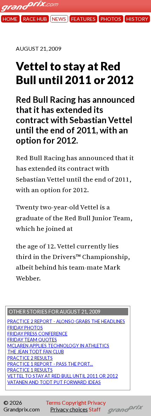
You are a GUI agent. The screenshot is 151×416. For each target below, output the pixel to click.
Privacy (96, 402)
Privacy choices (69, 409)
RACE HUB (35, 19)
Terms (53, 402)
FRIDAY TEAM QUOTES (32, 339)
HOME (10, 19)
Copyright (74, 402)
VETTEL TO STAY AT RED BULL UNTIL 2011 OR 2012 (62, 376)
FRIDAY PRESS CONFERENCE (37, 333)
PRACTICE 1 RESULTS (30, 370)
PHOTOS (110, 19)
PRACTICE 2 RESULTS (30, 358)
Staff (95, 409)
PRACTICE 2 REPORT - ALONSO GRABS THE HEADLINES (66, 321)
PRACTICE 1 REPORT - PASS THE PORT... (50, 364)
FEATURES (83, 19)
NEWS (59, 19)
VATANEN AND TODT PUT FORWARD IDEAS (54, 382)
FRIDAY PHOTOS (25, 327)
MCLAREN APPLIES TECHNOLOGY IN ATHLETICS (58, 345)
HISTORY (137, 19)
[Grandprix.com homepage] (125, 409)
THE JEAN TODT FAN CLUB (35, 351)
